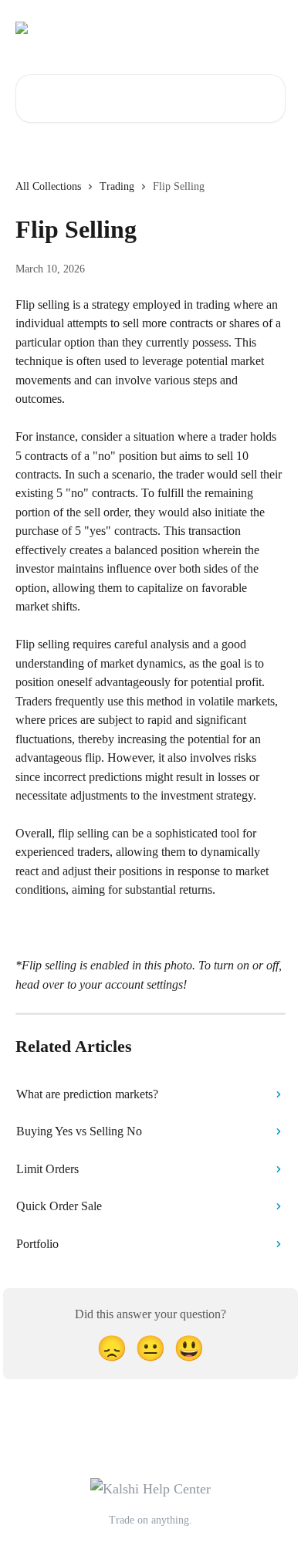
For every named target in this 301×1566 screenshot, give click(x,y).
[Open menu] (272, 28)
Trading (117, 186)
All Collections (48, 186)
